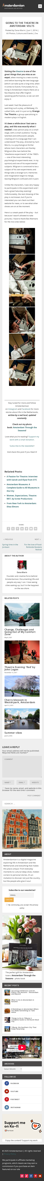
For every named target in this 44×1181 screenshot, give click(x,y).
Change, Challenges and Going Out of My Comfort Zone (20, 632)
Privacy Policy (10, 1154)
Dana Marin (20, 30)
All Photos (10, 33)
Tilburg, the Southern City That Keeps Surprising (23, 1028)
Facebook (26, 409)
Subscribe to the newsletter (22, 446)
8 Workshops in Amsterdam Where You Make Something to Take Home (24, 1010)
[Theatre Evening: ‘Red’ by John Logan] (22, 652)
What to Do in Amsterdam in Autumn (22, 1001)
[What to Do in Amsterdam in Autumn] (7, 1001)
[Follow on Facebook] (31, 1176)
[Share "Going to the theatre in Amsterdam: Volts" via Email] (31, 528)
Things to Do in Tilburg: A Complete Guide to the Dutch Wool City (25, 1019)
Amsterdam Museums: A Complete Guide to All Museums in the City (23, 487)
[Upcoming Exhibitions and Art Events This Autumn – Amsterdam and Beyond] (7, 992)
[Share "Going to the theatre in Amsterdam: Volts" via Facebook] (8, 528)
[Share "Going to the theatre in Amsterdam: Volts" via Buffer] (26, 528)
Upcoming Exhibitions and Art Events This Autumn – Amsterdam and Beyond (24, 992)
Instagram (12, 409)
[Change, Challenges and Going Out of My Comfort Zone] (22, 614)
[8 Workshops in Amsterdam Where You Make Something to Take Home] (7, 1011)
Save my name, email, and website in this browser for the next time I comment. (21, 789)
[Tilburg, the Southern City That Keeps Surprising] (7, 1029)
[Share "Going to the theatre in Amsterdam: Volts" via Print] (35, 528)
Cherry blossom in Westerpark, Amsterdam (20, 701)
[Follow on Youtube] (40, 1176)
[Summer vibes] (22, 718)
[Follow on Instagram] (22, 1176)
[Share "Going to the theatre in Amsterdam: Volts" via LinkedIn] (22, 528)
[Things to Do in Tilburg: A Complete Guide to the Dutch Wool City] (7, 1020)
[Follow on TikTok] (26, 1176)
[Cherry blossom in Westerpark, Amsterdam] (22, 686)
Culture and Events (24, 33)
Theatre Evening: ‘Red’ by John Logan (20, 668)
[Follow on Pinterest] (35, 1176)
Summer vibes (13, 732)
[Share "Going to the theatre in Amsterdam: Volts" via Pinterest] (17, 528)
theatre (19, 71)
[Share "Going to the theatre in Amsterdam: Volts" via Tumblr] (13, 528)
